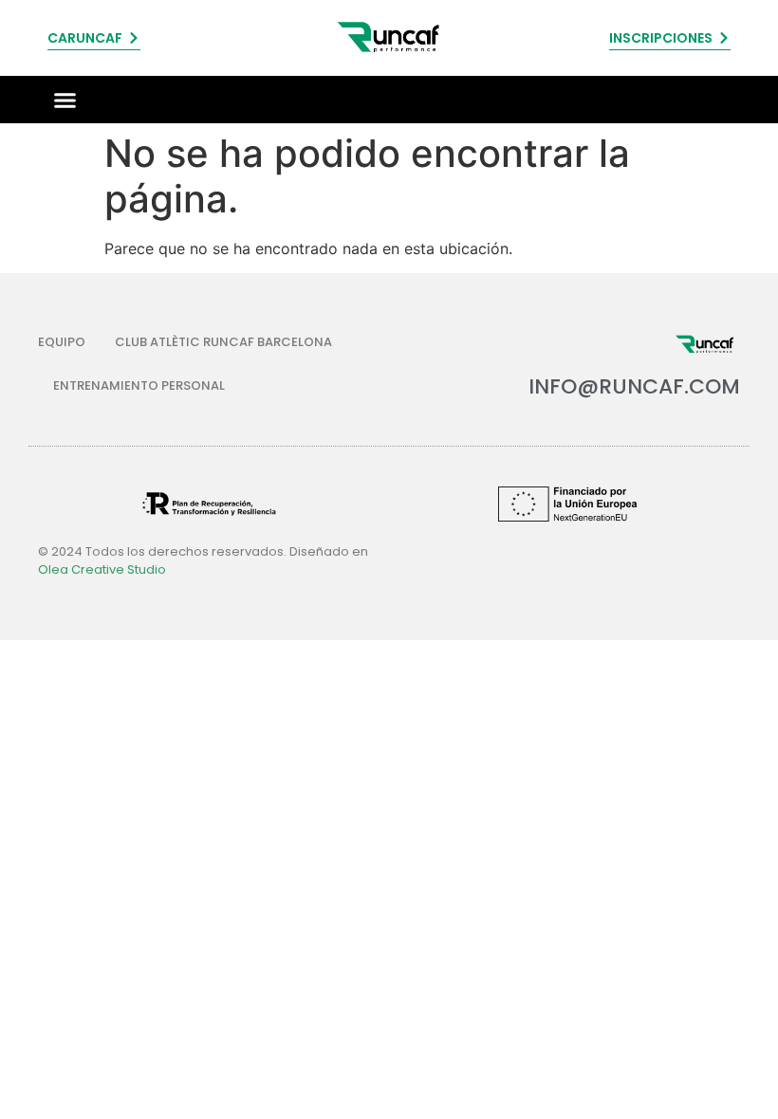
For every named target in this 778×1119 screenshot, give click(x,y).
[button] (65, 100)
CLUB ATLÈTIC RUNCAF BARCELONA (223, 342)
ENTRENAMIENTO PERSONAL (139, 385)
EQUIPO (61, 342)
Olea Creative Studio (102, 569)
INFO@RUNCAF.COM (634, 386)
